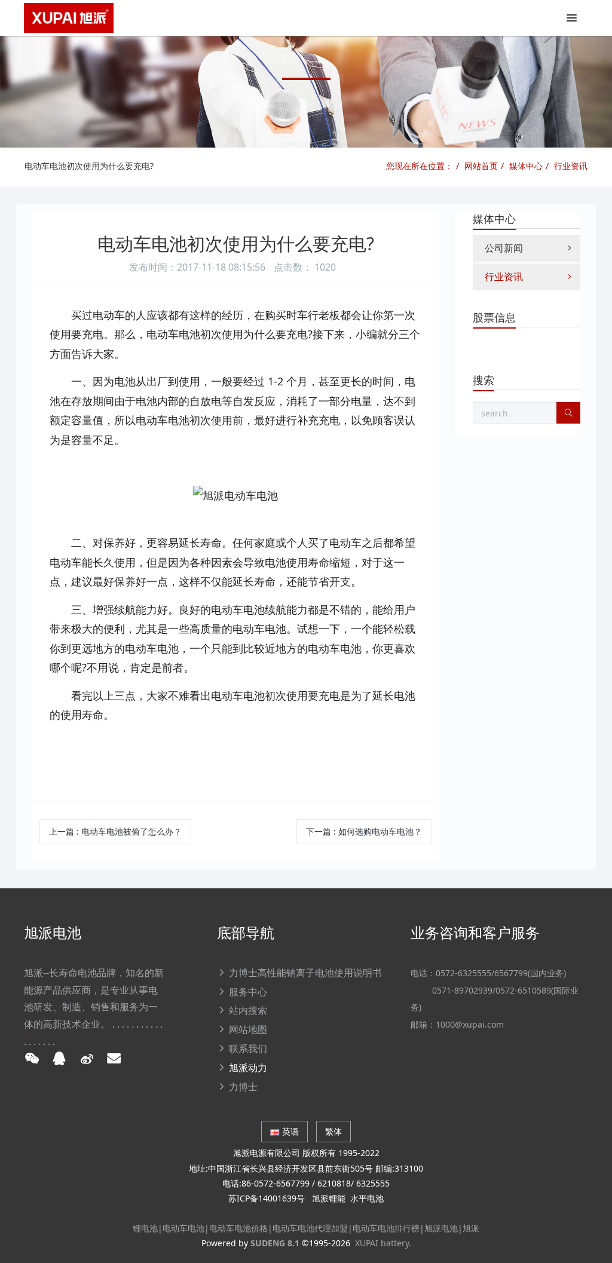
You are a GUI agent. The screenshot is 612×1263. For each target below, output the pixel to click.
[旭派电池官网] (69, 18)
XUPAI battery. (383, 1243)
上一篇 (115, 831)
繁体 (333, 1131)
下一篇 (364, 831)
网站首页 (481, 165)
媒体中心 (526, 165)
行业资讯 (570, 165)
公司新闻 (504, 248)
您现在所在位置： (419, 165)
